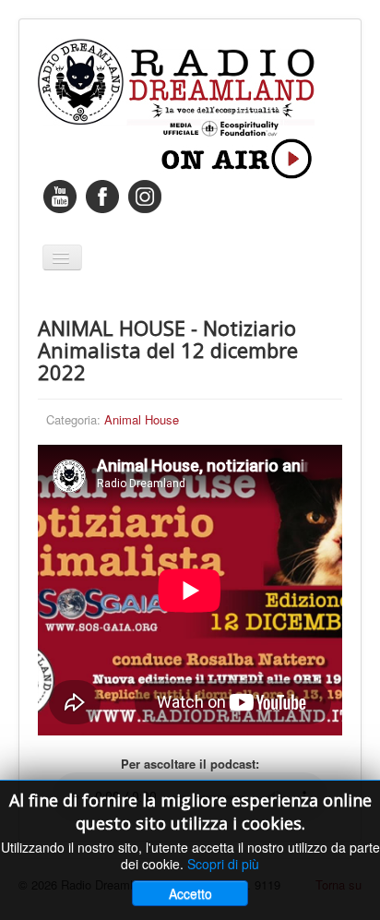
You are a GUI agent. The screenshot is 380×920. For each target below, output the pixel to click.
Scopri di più (223, 863)
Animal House (141, 419)
